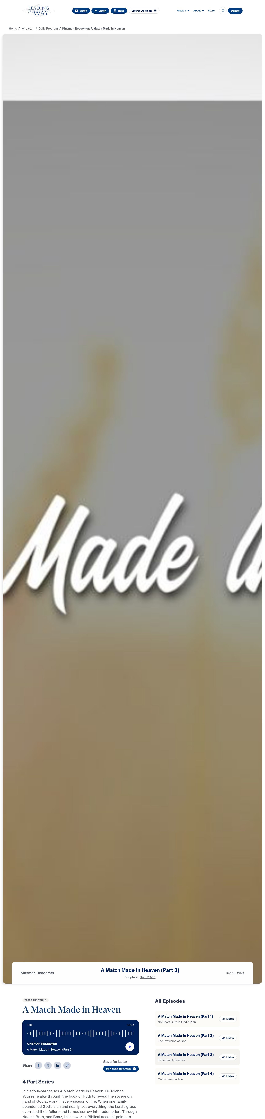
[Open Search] (223, 10)
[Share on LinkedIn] (57, 1066)
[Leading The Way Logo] (38, 10)
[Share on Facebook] (38, 1066)
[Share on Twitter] (48, 1066)
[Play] (129, 1047)
